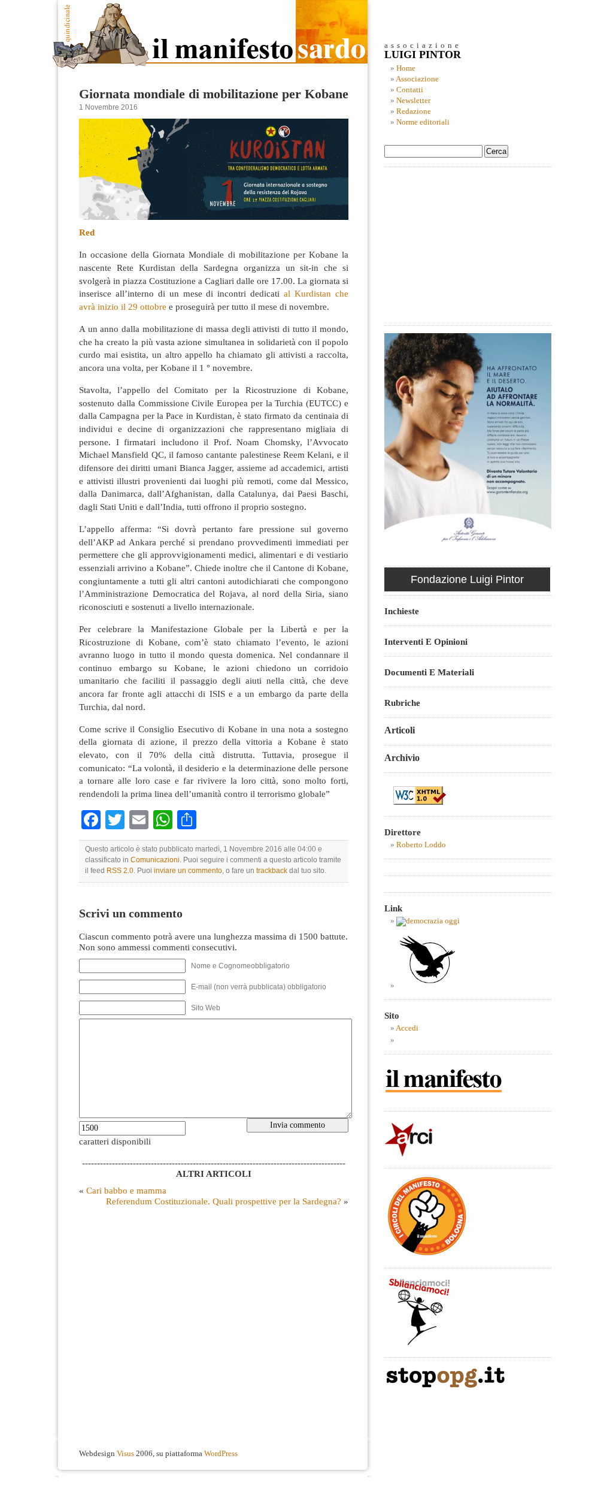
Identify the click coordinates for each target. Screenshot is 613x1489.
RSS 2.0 (120, 870)
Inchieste (401, 611)
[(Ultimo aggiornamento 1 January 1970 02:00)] (428, 921)
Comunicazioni (155, 860)
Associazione (417, 79)
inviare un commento (188, 870)
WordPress (221, 1453)
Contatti (409, 90)
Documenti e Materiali (429, 672)
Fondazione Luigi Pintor (467, 579)
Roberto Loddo (421, 845)
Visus (125, 1453)
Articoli (399, 730)
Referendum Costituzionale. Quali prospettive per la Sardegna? (223, 1201)
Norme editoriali (423, 122)
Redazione (413, 111)
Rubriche (402, 702)
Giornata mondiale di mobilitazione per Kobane (213, 94)
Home (405, 68)
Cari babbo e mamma (126, 1190)
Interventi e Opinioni (426, 641)
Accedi (407, 1028)
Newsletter (413, 100)
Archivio (402, 758)
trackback (271, 870)
